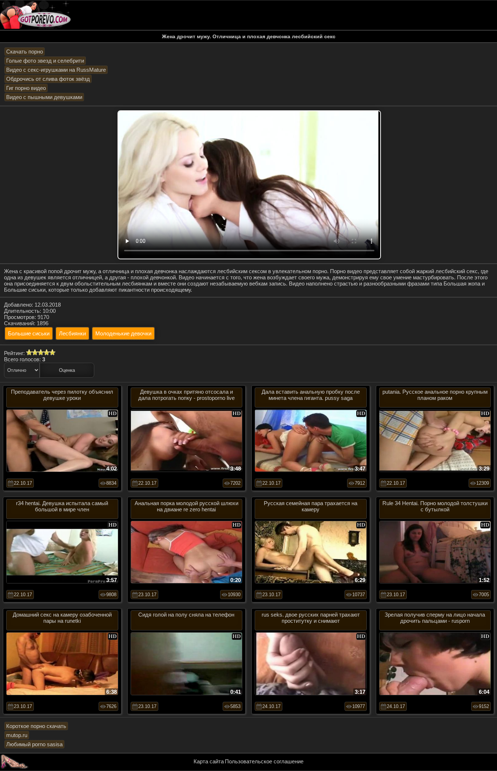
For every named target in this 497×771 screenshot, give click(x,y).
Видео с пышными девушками (44, 97)
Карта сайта (209, 761)
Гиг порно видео (26, 88)
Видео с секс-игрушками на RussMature (56, 70)
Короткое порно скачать (36, 726)
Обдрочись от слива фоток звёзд (48, 79)
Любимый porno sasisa (34, 744)
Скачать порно (24, 51)
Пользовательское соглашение (264, 761)
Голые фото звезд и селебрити (45, 61)
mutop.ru (16, 735)
